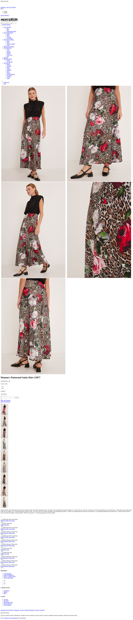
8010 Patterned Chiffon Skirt (8, 533)
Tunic (8, 45)
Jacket (8, 50)
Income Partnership (8, 577)
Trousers (9, 37)
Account (6, 599)
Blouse (8, 64)
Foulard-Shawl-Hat (11, 31)
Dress (8, 41)
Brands (5, 592)
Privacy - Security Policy (10, 576)
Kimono (9, 52)
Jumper (8, 68)
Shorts (8, 34)
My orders (6, 601)
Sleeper (8, 73)
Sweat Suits (9, 61)
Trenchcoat (9, 55)
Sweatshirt (9, 75)
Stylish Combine (11, 44)
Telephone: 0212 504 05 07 (7, 610)
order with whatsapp (6, 400)
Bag (8, 28)
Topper (8, 53)
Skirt (8, 35)
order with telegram (5, 401)
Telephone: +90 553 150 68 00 (36, 610)
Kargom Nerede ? (5, 15)
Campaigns (6, 590)
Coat (8, 49)
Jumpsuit (9, 70)
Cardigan (9, 66)
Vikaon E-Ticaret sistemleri (10, 618)
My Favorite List (8, 603)
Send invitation (7, 605)
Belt (8, 30)
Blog (5, 593)
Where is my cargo (8, 602)
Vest (8, 56)
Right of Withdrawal (9, 575)
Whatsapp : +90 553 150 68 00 (8, 7)
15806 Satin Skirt (5, 525)
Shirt (8, 42)
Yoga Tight (9, 38)
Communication (7, 573)
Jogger (8, 60)
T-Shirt (8, 77)
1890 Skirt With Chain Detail (8, 520)
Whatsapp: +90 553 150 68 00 (21, 610)
